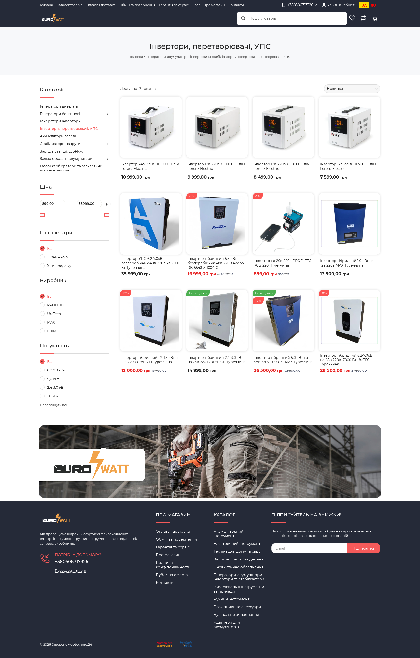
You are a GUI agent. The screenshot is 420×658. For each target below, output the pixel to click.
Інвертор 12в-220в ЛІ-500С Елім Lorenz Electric (348, 166)
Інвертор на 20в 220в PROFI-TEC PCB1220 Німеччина (282, 263)
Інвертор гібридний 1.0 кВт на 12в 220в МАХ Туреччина (347, 263)
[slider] (42, 215)
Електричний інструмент (237, 543)
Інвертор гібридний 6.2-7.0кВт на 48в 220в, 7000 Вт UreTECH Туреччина (347, 359)
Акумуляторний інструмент (229, 533)
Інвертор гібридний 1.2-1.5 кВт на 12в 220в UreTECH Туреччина (150, 359)
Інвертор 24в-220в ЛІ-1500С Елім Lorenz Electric (150, 166)
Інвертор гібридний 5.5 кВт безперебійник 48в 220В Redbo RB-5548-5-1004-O (216, 263)
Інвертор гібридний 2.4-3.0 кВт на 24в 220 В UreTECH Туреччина (216, 359)
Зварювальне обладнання (238, 559)
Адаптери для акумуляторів (227, 624)
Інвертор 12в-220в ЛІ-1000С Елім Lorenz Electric (216, 166)
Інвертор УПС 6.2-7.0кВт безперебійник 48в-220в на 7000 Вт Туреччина (150, 263)
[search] (243, 18)
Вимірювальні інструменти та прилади (239, 589)
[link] (151, 127)
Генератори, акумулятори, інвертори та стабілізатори (239, 576)
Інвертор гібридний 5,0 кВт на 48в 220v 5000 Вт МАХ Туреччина (283, 359)
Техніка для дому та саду (237, 551)
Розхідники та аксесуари (237, 606)
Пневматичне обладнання (239, 567)
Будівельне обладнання (236, 614)
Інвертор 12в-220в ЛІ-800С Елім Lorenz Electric (282, 166)
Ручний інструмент (231, 599)
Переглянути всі (53, 405)
